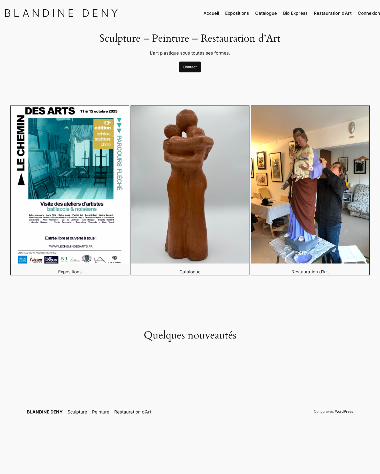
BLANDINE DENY (62, 13)
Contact (190, 67)
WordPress (344, 411)
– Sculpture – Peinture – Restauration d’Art (89, 412)
